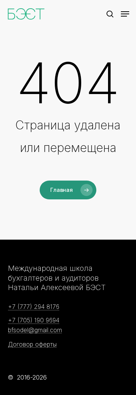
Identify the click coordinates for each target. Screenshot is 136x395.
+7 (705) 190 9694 (33, 320)
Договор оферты (32, 344)
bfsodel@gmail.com (35, 330)
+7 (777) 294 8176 (33, 307)
